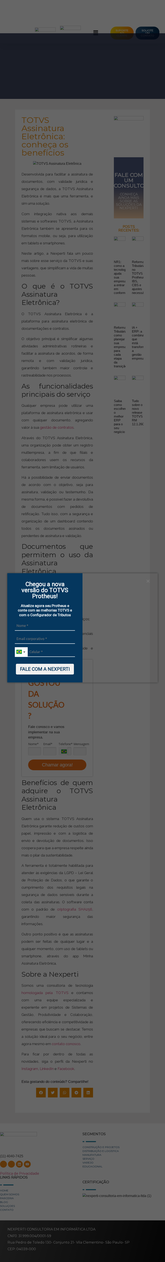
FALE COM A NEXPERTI (45, 669)
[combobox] (21, 652)
